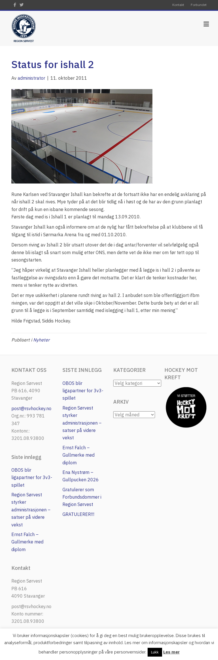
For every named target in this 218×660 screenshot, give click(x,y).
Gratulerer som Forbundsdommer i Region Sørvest (81, 497)
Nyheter (41, 340)
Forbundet (199, 5)
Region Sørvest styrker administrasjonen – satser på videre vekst (31, 510)
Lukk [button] (155, 652)
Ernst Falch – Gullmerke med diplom (27, 542)
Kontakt (178, 5)
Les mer (171, 652)
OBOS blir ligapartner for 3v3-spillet (31, 477)
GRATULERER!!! (78, 514)
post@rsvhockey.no (31, 408)
